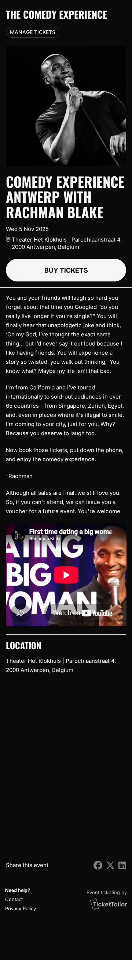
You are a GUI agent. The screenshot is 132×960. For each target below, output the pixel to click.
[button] (19, 899)
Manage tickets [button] (32, 32)
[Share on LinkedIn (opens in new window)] (122, 865)
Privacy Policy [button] (20, 908)
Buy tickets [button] (66, 270)
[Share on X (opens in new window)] (110, 865)
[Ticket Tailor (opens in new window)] (108, 904)
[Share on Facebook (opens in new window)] (98, 865)
